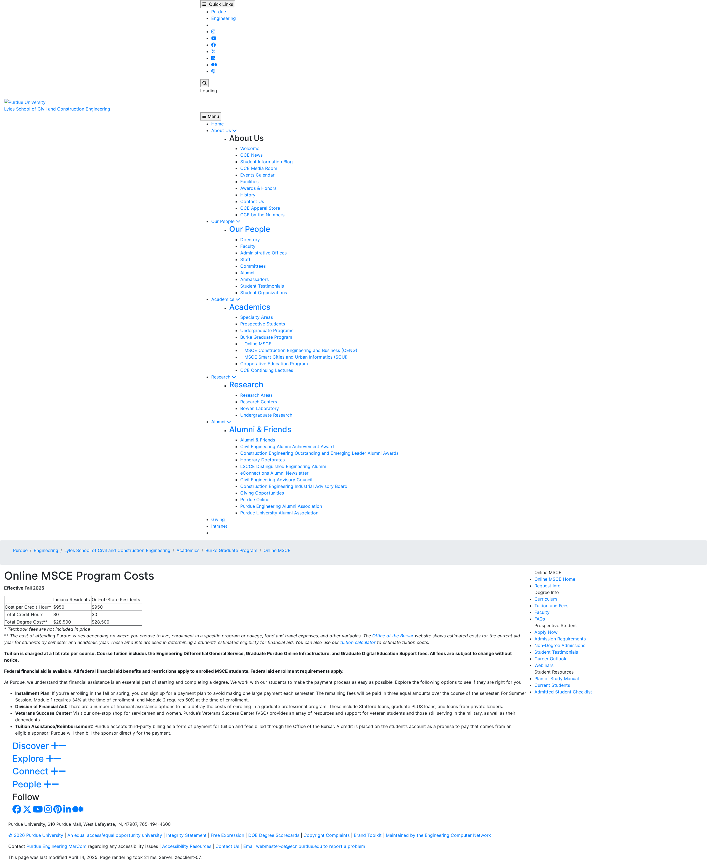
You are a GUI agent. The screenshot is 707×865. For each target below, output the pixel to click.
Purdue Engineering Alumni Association (281, 506)
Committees (253, 266)
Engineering (223, 18)
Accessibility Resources (186, 846)
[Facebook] (213, 45)
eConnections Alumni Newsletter (274, 473)
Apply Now (546, 632)
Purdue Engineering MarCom (56, 846)
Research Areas (256, 395)
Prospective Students (262, 324)
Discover (31, 745)
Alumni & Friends (260, 429)
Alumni (247, 272)
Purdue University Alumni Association (279, 513)
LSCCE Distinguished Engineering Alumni (283, 466)
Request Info (547, 585)
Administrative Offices (263, 253)
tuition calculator (358, 642)
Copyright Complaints (327, 835)
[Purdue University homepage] (25, 101)
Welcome (249, 148)
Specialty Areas (256, 317)
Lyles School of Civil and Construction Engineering (57, 109)
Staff (245, 259)
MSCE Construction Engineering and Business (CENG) (298, 350)
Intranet (219, 526)
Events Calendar (257, 175)
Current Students (552, 685)
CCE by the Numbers (262, 214)
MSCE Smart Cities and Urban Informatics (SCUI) (294, 357)
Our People (223, 221)
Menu (212, 116)
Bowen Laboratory (259, 408)
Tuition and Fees (551, 605)
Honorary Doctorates (262, 459)
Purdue (218, 11)
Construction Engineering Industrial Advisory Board (293, 486)
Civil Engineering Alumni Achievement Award (287, 446)
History (247, 195)
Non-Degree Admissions (559, 645)
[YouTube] (213, 38)
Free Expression (227, 835)
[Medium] (214, 64)
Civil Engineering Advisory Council (276, 479)
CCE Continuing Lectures (266, 370)
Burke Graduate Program (266, 337)
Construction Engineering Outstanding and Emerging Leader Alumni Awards (319, 453)
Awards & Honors (258, 188)
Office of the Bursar (392, 635)
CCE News (251, 155)
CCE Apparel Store (260, 208)
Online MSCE (255, 343)
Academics (223, 299)
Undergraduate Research (266, 415)
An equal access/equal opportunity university (114, 835)
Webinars (543, 665)
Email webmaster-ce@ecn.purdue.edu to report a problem (304, 846)
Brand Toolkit (368, 835)
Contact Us (252, 201)
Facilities (249, 181)
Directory (250, 239)
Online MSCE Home (554, 579)
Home (217, 124)
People (28, 784)
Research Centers (258, 401)
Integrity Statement (186, 835)
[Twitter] (213, 51)
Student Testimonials (262, 286)
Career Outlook (550, 658)
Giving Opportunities (262, 493)
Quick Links (219, 4)
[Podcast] (213, 71)
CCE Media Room (258, 168)
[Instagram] (213, 31)
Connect (31, 771)
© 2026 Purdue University (35, 835)
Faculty (247, 246)
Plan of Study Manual (556, 678)
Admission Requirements (560, 638)
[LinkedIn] (213, 58)
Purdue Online (254, 499)
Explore (29, 758)
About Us (221, 130)
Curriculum (545, 599)
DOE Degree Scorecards (273, 835)
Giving (218, 519)
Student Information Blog (266, 161)
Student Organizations (263, 292)
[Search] (204, 83)
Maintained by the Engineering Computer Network (438, 835)
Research (221, 377)
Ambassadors (254, 279)
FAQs (539, 619)
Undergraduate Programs (266, 330)
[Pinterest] (57, 811)
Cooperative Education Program (274, 363)
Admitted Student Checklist (563, 692)
